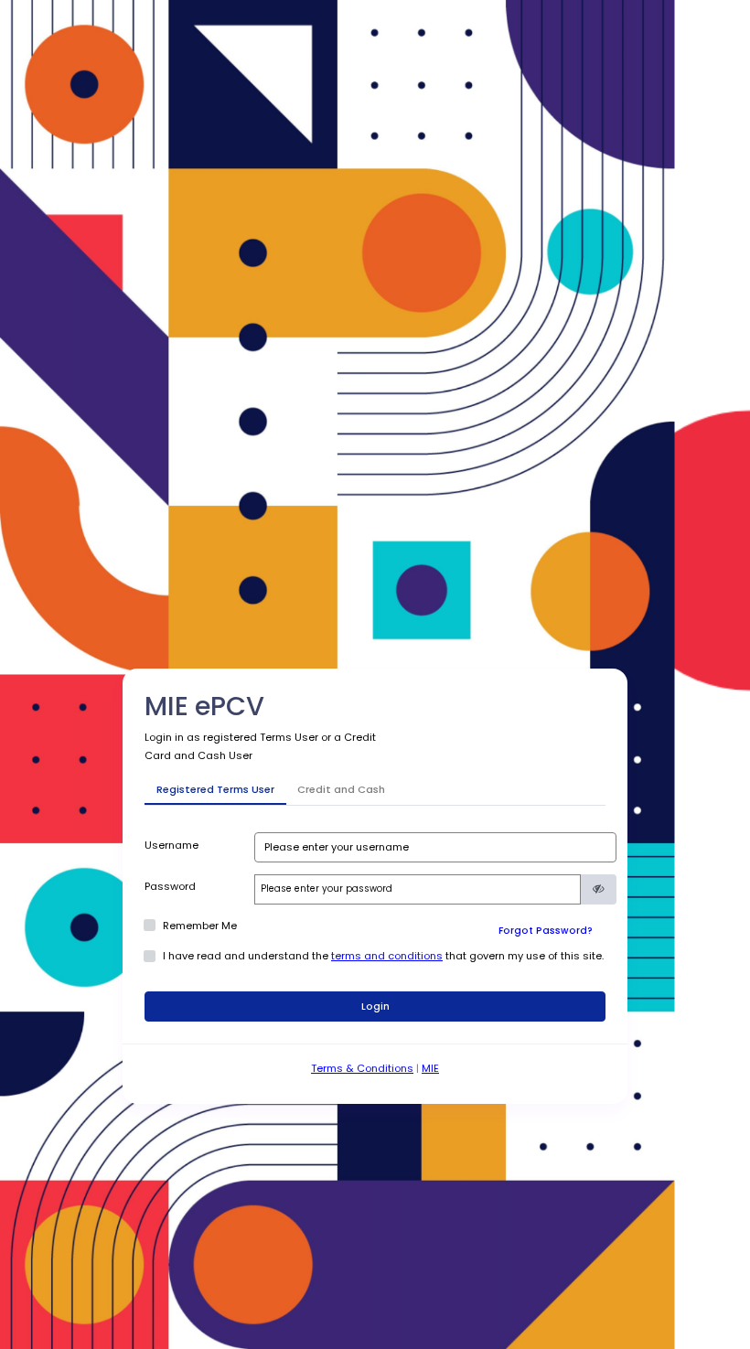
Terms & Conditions (362, 1068)
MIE (430, 1068)
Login (375, 1006)
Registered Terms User (215, 789)
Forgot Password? (545, 930)
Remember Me (200, 925)
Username (171, 845)
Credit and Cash (341, 789)
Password (170, 886)
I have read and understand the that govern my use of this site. (383, 955)
